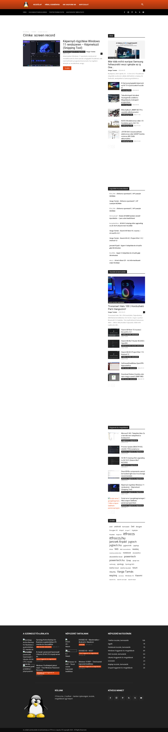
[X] (139, 12)
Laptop (136, 545)
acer (111, 526)
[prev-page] (109, 146)
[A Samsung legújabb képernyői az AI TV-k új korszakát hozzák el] (113, 86)
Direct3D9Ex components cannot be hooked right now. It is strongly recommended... (133, 474)
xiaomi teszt (132, 579)
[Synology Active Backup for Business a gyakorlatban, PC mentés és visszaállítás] (28, 646)
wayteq (113, 575)
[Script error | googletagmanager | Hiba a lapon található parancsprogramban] (113, 503)
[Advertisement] (84, 23)
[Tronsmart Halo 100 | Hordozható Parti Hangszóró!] (126, 290)
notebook (127, 553)
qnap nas (136, 560)
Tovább (67, 68)
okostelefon (137, 553)
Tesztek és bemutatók (56, 12)
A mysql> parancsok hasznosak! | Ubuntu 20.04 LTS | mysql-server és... (48, 654)
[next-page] (113, 146)
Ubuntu (112, 572)
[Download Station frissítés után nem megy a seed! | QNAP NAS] (113, 377)
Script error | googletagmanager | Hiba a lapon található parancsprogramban (133, 500)
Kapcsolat (84, 4)
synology (120, 564)
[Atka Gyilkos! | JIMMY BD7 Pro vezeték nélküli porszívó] (113, 113)
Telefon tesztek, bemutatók (130, 334)
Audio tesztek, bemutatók (116, 302)
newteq (135, 549)
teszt (134, 568)
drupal (121, 530)
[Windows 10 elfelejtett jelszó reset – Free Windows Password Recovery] (28, 668)
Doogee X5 (113, 530)
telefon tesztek (125, 568)
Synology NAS (129, 564)
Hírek (25, 12)
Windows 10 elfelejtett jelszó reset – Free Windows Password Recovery (47, 668)
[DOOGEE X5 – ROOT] (71, 654)
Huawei (112, 534)
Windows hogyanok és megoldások (74, 51)
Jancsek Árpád (114, 245)
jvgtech (132, 541)
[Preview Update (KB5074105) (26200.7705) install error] (113, 450)
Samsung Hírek (113, 58)
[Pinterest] (132, 12)
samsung (112, 564)
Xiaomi (138, 575)
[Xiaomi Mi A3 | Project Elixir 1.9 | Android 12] (113, 355)
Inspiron (119, 535)
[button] (142, 5)
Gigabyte (135, 530)
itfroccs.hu (117, 538)
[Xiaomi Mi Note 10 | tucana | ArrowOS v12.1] (113, 333)
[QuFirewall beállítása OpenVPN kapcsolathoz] (113, 366)
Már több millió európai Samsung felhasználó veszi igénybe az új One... (125, 64)
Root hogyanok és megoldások (88, 653)
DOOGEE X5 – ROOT (86, 651)
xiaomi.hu (112, 579)
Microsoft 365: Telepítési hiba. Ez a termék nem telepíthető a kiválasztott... (133, 435)
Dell (132, 526)
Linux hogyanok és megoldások (46, 659)
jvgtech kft (127, 545)
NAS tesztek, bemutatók (129, 368)
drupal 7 (127, 530)
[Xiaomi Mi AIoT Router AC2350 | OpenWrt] (113, 344)
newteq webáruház (115, 553)
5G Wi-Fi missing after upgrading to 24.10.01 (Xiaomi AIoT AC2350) (133, 460)
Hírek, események (52, 4)
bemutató (125, 527)
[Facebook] (124, 12)
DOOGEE (81, 644)
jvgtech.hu (115, 545)
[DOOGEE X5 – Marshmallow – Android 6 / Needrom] (67, 648)
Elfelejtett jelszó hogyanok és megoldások (45, 673)
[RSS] (135, 12)
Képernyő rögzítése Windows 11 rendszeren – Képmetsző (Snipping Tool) (81, 45)
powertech (130, 556)
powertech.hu (117, 560)
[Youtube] (143, 12)
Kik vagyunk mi (69, 4)
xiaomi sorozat (122, 579)
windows (121, 576)
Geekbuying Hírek (127, 114)
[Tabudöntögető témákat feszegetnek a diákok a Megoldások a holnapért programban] (113, 98)
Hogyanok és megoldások (38, 12)
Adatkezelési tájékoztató (75, 12)
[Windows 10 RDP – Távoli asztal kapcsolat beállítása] (71, 667)
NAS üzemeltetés (125, 549)
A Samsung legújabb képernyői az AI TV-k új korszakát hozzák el (132, 85)
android (117, 526)
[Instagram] (128, 12)
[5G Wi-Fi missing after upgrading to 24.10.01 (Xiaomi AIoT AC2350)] (113, 461)
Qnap (128, 560)
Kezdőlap (37, 4)
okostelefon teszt (115, 557)
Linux (111, 549)
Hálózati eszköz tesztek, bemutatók (132, 345)
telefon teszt (114, 568)
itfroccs (129, 534)
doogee (139, 526)
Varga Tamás (90, 51)
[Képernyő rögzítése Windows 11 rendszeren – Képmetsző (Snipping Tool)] (41, 53)
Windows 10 (129, 576)
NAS (116, 549)
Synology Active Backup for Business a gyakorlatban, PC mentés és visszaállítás (46, 642)
